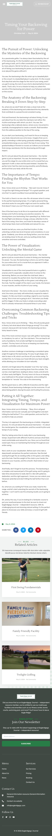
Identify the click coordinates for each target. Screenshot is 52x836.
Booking (29, 778)
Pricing (28, 773)
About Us (5, 773)
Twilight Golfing (26, 674)
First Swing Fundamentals (26, 587)
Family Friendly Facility (26, 631)
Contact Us (30, 782)
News (4, 778)
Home (4, 769)
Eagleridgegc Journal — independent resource (19, 505)
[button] (4, 4)
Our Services (31, 769)
